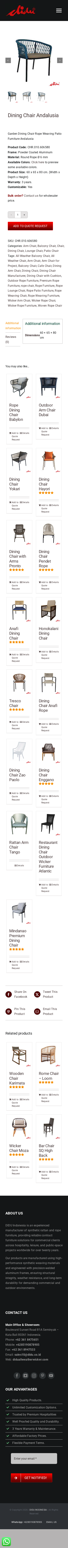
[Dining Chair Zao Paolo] (19, 752)
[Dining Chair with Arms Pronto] (19, 533)
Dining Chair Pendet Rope (45, 558)
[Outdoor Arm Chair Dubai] (49, 387)
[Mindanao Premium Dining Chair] (19, 912)
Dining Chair (16, 251)
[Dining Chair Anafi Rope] (49, 682)
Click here (37, 162)
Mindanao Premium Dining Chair (17, 938)
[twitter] (25, 1375)
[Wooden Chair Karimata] (19, 1055)
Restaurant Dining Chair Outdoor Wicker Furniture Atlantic (48, 856)
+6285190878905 (33, 1522)
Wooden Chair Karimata (17, 1078)
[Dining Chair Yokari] (19, 461)
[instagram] (34, 1375)
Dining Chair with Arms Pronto (17, 558)
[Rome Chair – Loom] (49, 1055)
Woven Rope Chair (50, 305)
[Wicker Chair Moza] (19, 1127)
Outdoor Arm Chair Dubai (47, 410)
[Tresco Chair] (19, 682)
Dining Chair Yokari (14, 484)
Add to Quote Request (30, 226)
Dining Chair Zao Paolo (17, 775)
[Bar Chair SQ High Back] (49, 1127)
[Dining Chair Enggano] (49, 752)
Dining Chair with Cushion (44, 275)
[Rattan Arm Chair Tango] (19, 824)
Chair (60, 246)
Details (25, 433)
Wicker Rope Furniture (22, 305)
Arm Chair (29, 246)
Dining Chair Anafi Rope (48, 706)
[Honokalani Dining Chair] (49, 610)
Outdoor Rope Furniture (23, 280)
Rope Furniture (44, 285)
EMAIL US (51, 1522)
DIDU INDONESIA (38, 1510)
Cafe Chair (44, 266)
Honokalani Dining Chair (48, 633)
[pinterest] (42, 1375)
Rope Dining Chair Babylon (16, 412)
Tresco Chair (15, 703)
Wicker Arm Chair (19, 300)
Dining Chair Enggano (46, 775)
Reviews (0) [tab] (10, 339)
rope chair (27, 285)
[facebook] (17, 1375)
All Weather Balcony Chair (33, 256)
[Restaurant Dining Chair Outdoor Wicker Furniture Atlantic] (49, 824)
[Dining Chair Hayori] (49, 461)
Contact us (31, 195)
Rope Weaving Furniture (43, 295)
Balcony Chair (47, 246)
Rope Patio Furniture (39, 290)
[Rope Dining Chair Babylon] (19, 387)
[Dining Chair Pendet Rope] (49, 533)
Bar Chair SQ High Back (46, 1151)
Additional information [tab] (12, 325)
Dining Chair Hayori (44, 484)
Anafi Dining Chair (14, 633)
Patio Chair (51, 251)
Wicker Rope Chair (43, 300)
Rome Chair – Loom (49, 1076)
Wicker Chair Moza (19, 1148)
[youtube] (51, 1375)
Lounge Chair (34, 251)
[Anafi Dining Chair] (19, 610)
